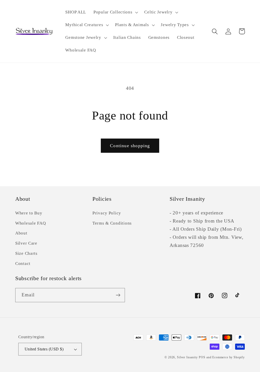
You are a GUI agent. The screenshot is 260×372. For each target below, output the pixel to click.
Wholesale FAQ (30, 223)
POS (202, 357)
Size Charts (26, 253)
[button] (115, 12)
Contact (22, 263)
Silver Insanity (187, 357)
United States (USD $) (44, 349)
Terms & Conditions (112, 223)
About (21, 233)
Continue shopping (130, 145)
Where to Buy (28, 213)
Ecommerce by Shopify (228, 357)
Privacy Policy (106, 213)
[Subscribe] (118, 295)
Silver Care (26, 243)
